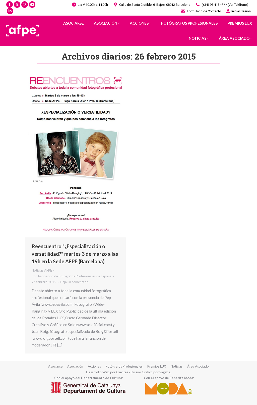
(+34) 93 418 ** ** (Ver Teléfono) (225, 5)
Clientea (122, 372)
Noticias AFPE (42, 270)
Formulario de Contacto (204, 11)
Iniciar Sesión (241, 11)
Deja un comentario (74, 282)
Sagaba (164, 372)
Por (71, 276)
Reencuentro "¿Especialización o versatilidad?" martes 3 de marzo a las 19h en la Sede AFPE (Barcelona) (75, 253)
